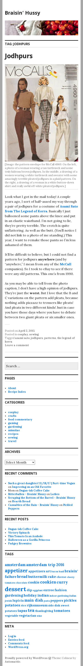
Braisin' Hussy (22, 12)
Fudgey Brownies (19, 543)
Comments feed (18, 643)
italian (72, 595)
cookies (48, 582)
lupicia (18, 600)
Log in (12, 636)
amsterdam (15, 564)
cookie (33, 582)
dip (29, 590)
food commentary (20, 419)
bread (22, 576)
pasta (47, 600)
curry (62, 582)
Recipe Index (17, 391)
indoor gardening (59, 595)
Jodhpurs (19, 55)
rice (23, 605)
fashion (61, 590)
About (12, 388)
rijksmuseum (37, 605)
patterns (50, 338)
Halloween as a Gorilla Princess (29, 540)
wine (39, 615)
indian (43, 595)
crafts (12, 416)
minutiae (14, 430)
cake (52, 576)
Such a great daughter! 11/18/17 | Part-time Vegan (41, 483)
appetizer (16, 570)
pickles (70, 600)
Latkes (54, 494)
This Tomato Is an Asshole (25, 536)
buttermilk (37, 576)
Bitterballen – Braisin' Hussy (27, 494)
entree (48, 590)
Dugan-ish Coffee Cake (34, 490)
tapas (22, 610)
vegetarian (27, 615)
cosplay (23, 334)
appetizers (36, 571)
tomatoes (62, 610)
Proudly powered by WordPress (26, 658)
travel (12, 441)
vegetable (11, 615)
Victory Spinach (19, 532)
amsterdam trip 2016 (45, 564)
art (48, 571)
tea (31, 610)
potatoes (12, 605)
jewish (8, 600)
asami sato (22, 338)
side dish (54, 605)
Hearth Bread (21, 501)
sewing (34, 334)
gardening (15, 426)
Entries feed (16, 640)
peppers (56, 600)
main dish (33, 600)
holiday (30, 595)
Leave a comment (17, 345)
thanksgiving (44, 611)
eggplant (38, 590)
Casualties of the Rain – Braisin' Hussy (33, 505)
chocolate (21, 582)
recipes (13, 434)
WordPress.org (18, 647)
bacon (54, 571)
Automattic (12, 661)
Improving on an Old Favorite (31, 487)
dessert (15, 589)
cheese (61, 577)
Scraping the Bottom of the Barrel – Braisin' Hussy (41, 497)
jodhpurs (37, 338)
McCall (65, 264)
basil (61, 571)
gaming (13, 423)
